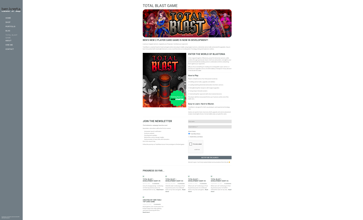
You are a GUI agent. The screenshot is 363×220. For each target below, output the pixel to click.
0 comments (155, 183)
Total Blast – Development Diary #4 (174, 180)
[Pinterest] (5, 215)
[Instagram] (11, 215)
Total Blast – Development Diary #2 (219, 180)
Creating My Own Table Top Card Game (152, 201)
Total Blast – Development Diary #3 (197, 180)
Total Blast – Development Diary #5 (151, 180)
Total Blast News (195, 134)
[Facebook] (2, 215)
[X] (14, 215)
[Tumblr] (8, 215)
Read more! (160, 189)
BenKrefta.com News (196, 137)
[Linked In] (20, 215)
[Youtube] (17, 215)
